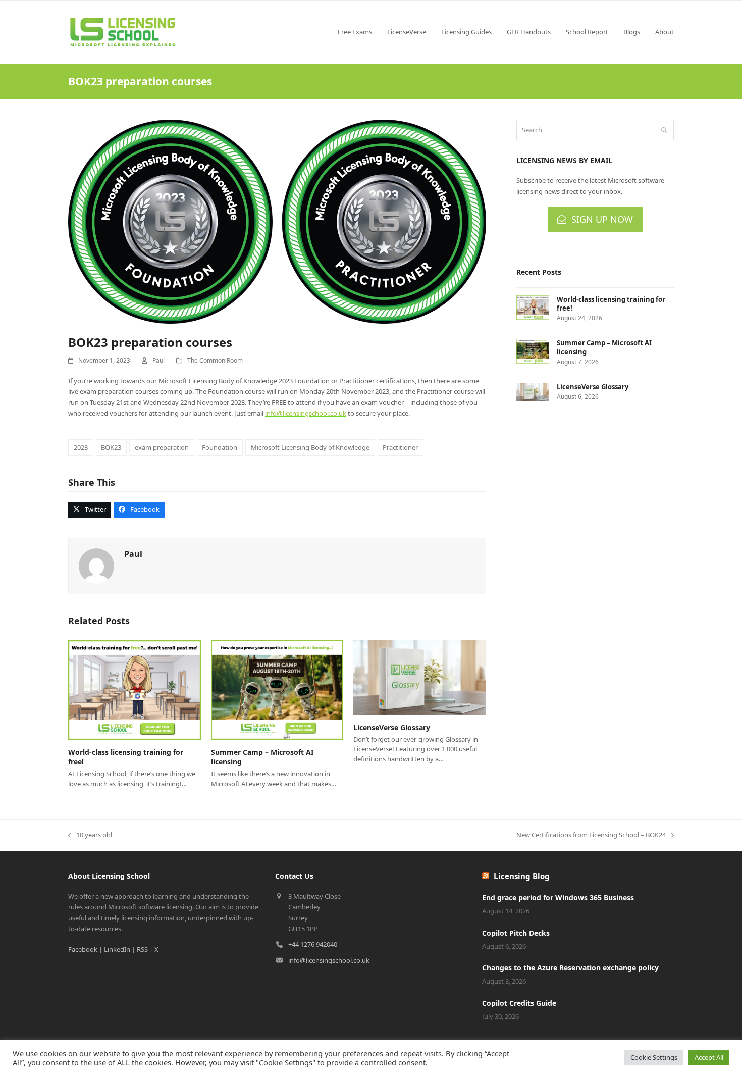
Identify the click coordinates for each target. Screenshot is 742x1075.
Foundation (219, 447)
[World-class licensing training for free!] (134, 689)
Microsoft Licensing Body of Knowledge (310, 447)
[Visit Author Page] (96, 565)
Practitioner (400, 447)
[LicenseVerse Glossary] (419, 676)
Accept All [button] (709, 1057)
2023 (81, 447)
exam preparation (162, 447)
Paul (158, 360)
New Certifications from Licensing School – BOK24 (591, 835)
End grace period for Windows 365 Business (558, 897)
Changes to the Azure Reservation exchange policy (570, 967)
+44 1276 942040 (312, 944)
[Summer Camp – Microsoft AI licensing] (277, 689)
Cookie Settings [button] (653, 1057)
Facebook (82, 949)
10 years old (90, 835)
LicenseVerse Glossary (391, 727)
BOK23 (111, 447)
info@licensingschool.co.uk (305, 413)
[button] (89, 510)
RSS (142, 949)
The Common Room (215, 360)
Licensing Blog (522, 876)
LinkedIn (117, 949)
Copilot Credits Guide (519, 1003)
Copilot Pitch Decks (516, 933)
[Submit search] (664, 130)
